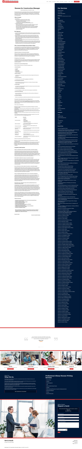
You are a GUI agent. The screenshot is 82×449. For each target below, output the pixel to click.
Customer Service (61, 88)
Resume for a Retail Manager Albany (64, 261)
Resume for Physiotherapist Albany (20, 202)
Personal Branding (61, 47)
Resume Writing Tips (61, 85)
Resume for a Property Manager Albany (64, 256)
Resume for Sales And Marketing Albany (64, 297)
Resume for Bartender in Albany (63, 221)
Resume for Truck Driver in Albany (63, 288)
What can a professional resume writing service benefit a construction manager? (27, 24)
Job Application (60, 20)
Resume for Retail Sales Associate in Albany (65, 259)
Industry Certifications (61, 62)
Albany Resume (6, 447)
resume (22, 49)
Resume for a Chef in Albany (62, 218)
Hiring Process (60, 79)
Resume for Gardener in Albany (63, 308)
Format (59, 87)
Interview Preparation (61, 108)
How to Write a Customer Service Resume (65, 147)
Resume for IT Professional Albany (63, 279)
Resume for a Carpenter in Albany (63, 209)
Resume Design (60, 35)
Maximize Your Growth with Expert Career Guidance (66, 170)
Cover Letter (60, 122)
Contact (72, 1)
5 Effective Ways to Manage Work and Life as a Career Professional (24, 205)
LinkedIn (58, 1)
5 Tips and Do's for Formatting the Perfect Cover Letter (67, 169)
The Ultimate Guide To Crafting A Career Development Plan (67, 186)
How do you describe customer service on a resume (66, 146)
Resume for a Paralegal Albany (63, 293)
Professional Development (62, 76)
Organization (17, 210)
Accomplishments (19, 209)
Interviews (59, 110)
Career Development (61, 64)
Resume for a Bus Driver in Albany (63, 236)
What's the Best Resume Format (63, 164)
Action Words (60, 40)
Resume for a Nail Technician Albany (64, 265)
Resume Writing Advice (62, 82)
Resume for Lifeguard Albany (62, 315)
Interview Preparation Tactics (63, 128)
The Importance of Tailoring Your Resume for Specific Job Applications (67, 195)
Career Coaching (60, 78)
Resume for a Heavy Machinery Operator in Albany (66, 291)
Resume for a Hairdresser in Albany (64, 268)
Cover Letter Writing (61, 21)
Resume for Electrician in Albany (63, 283)
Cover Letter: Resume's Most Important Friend (65, 167)
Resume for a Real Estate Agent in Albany (65, 277)
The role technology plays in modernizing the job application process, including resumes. (68, 199)
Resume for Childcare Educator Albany (64, 226)
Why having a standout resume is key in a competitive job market (68, 204)
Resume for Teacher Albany (62, 229)
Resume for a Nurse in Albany (63, 239)
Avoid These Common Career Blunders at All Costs (66, 188)
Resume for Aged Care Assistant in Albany (65, 242)
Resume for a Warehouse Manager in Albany (65, 282)
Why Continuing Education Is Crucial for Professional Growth (68, 185)
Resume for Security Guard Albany (63, 300)
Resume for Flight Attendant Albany (64, 294)
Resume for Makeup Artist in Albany (64, 267)
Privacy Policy (48, 379)
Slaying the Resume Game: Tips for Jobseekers (65, 192)
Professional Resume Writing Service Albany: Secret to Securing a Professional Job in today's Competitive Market (68, 130)
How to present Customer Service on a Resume (65, 149)
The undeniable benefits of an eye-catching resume (66, 196)
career (32, 195)
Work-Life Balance (61, 46)
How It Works (61, 1)
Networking (60, 50)
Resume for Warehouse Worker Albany (64, 280)
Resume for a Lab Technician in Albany (64, 314)
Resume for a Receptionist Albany (19, 203)
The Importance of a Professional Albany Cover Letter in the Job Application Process (68, 135)
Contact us (59, 15)
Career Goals (27, 209)
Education (30, 209)
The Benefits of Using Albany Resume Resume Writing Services (24, 22)
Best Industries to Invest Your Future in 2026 (65, 174)
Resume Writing (31, 210)
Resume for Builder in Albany (63, 232)
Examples (59, 91)
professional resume (30, 101)
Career (19, 211)
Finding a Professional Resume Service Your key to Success (68, 139)
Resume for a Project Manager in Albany (64, 251)
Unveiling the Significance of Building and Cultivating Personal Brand (67, 183)
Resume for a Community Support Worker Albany (66, 245)
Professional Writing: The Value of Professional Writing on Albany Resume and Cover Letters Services (67, 133)
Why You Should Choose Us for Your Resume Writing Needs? (68, 152)
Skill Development (61, 61)
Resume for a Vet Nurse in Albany (63, 238)
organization (33, 48)
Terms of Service (12, 447)
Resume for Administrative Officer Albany (65, 273)
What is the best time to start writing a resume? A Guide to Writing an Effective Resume (68, 158)
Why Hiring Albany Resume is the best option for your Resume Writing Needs (68, 161)
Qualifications (24, 210)
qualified (26, 101)
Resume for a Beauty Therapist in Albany (64, 264)
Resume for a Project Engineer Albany (64, 274)
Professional (20, 210)
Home (47, 1)
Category (47, 381)
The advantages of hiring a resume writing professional (67, 189)
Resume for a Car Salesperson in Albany (64, 296)
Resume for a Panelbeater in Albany (64, 318)
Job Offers (59, 23)
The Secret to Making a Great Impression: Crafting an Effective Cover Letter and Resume (68, 206)
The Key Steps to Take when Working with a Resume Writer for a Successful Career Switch (68, 173)
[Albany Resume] (10, 2)
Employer (59, 100)
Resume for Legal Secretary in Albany (64, 317)
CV (58, 119)
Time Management (61, 44)
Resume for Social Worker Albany (63, 248)
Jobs (58, 93)
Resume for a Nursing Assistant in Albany (21, 206)
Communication (60, 26)
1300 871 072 (77, 1)
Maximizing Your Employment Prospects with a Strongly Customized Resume (25, 200)
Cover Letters (54, 1)
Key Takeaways (17, 18)
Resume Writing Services (62, 117)
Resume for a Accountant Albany (63, 303)
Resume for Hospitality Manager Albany (64, 213)
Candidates (23, 209)
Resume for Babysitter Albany (63, 302)
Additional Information (19, 29)
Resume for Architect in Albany (63, 311)
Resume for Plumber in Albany (63, 285)
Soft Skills (59, 75)
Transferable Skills (61, 67)
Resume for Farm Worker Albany (63, 306)
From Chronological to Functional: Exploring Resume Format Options (68, 156)
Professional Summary (61, 41)
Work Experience (60, 38)
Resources (65, 1)
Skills (35, 210)
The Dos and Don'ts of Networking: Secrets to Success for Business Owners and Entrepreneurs (67, 178)
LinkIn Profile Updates (61, 13)
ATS (58, 30)
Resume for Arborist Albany (62, 305)
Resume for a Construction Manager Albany (65, 233)
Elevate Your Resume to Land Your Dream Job (65, 191)
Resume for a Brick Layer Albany (63, 320)
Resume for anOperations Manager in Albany (21, 201)
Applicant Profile (60, 32)
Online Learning (60, 58)
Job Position (60, 90)
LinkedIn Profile (22, 211)
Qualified (28, 210)
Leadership (36, 209)
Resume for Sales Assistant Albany (63, 258)
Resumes (50, 1)
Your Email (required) (61, 416)
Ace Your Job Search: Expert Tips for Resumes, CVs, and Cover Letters (68, 144)
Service (59, 103)
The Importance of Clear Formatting (21, 21)
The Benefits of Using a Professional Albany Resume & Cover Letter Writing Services (68, 138)
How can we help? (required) (61, 421)
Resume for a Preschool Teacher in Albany (65, 223)
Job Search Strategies (61, 81)
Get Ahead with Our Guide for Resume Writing (65, 166)
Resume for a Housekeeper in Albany (20, 207)
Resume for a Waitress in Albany (63, 215)
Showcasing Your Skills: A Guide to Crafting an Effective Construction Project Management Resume (67, 212)
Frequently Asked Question (19, 23)
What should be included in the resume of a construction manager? (25, 25)
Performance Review (61, 52)
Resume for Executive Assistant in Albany (65, 271)
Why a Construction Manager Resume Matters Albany (22, 19)
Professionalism (60, 55)
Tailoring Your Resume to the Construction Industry (23, 20)
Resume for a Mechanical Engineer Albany (65, 276)
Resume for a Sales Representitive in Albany (65, 262)
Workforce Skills (60, 49)
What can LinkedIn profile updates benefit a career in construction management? (27, 26)
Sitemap (20, 447)
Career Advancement (61, 59)
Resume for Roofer (17, 214)
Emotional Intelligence (61, 43)
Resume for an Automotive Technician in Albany (66, 208)
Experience (33, 209)
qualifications (33, 194)
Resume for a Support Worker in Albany (64, 247)
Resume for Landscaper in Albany (63, 309)
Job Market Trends (61, 65)
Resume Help (60, 84)
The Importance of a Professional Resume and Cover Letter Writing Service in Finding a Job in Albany (67, 142)
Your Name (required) (61, 413)
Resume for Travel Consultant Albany (64, 312)
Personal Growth (60, 73)
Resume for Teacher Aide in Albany (63, 230)
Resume (26, 211)
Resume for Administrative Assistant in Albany (66, 270)
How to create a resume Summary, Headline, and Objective (23, 204)
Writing (29, 99)
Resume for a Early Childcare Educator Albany (65, 227)
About (69, 1)
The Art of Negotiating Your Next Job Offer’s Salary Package (67, 176)
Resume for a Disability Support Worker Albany (66, 244)
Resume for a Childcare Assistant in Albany (65, 224)
